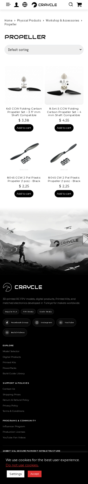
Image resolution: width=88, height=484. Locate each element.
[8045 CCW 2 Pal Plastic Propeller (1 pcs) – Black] (24, 154)
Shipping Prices (12, 394)
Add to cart (24, 127)
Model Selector (11, 351)
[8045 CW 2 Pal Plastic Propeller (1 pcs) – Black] (64, 154)
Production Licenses (14, 431)
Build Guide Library (14, 373)
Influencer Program (14, 426)
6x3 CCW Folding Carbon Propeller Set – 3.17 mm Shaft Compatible (24, 112)
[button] (70, 4)
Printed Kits (9, 362)
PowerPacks (9, 368)
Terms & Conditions (13, 411)
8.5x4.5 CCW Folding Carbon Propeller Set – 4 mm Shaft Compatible (64, 112)
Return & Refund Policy (16, 399)
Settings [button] (15, 474)
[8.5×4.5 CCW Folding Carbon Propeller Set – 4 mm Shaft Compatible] (64, 85)
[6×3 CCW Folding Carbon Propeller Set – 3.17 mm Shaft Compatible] (24, 85)
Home (8, 20)
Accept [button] (34, 473)
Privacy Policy (10, 405)
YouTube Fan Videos (14, 437)
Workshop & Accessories (62, 20)
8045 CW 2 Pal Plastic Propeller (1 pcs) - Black (64, 179)
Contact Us (9, 388)
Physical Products (29, 20)
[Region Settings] (25, 4)
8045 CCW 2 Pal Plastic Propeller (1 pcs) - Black (24, 179)
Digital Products (12, 356)
